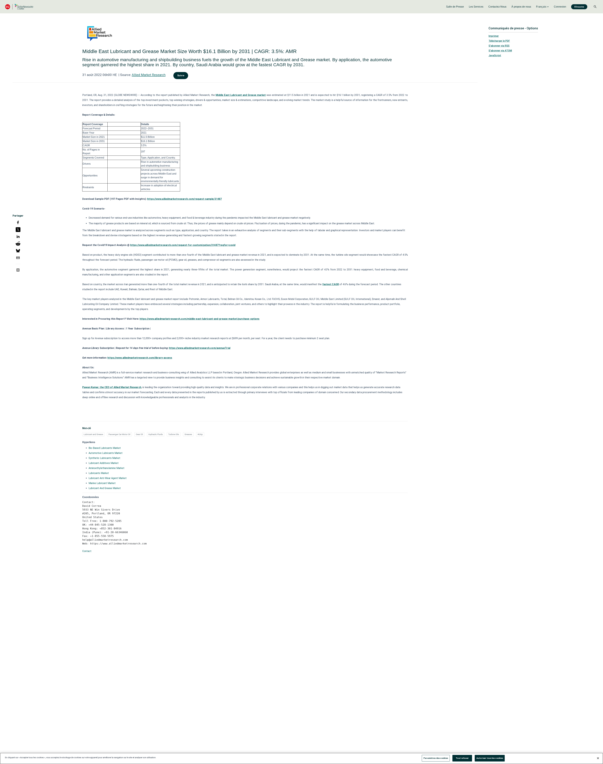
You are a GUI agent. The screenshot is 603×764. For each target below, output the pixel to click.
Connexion (560, 6)
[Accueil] (19, 6)
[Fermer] (598, 758)
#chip (200, 434)
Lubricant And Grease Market (105, 488)
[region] (301, 758)
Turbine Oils (173, 434)
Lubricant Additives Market (104, 463)
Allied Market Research (149, 75)
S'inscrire (579, 6)
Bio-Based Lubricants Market (105, 448)
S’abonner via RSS (499, 45)
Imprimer (494, 36)
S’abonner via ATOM (500, 50)
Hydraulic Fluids (155, 434)
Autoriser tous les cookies (489, 758)
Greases (188, 434)
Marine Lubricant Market (102, 483)
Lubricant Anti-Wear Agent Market (108, 478)
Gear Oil (139, 434)
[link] (455, 7)
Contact (86, 551)
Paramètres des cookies (436, 758)
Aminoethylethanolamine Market (106, 468)
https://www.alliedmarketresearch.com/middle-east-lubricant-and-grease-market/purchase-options (199, 318)
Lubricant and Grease (93, 434)
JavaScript (495, 55)
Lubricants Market (99, 473)
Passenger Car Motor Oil (119, 434)
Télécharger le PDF (499, 40)
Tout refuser (462, 758)
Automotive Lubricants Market (105, 453)
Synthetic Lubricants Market (104, 458)
